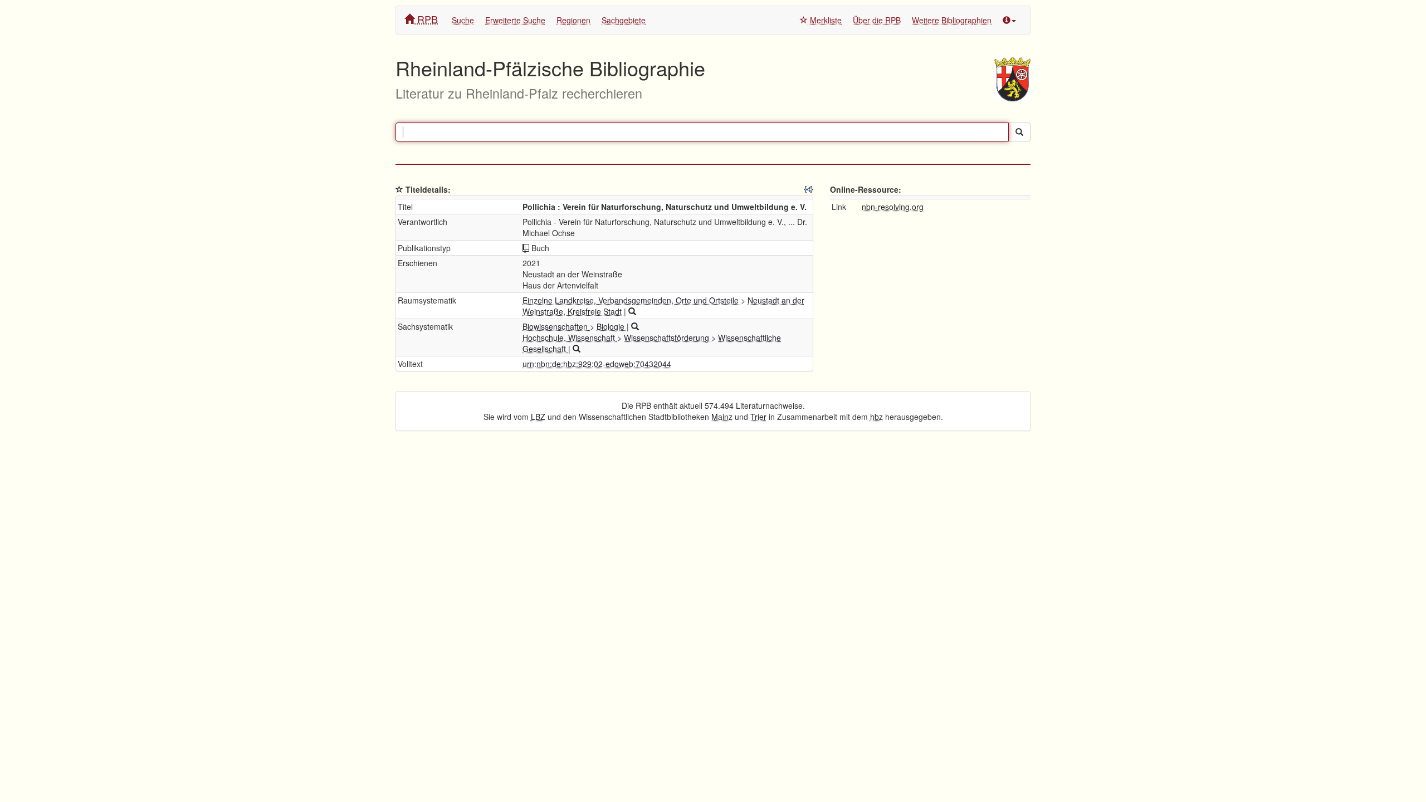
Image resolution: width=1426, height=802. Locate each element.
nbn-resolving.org (893, 206)
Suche (463, 20)
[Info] (1009, 20)
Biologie (612, 326)
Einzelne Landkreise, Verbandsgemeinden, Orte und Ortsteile (631, 300)
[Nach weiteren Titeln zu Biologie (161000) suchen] (635, 326)
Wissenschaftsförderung (667, 337)
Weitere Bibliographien (952, 20)
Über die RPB (877, 20)
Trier (758, 416)
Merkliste (825, 20)
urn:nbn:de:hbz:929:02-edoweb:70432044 (596, 363)
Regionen (573, 20)
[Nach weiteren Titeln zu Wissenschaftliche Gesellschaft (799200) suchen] (576, 348)
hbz (876, 416)
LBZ (538, 416)
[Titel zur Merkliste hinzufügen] (399, 189)
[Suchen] (1019, 132)
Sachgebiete (624, 20)
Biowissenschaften (556, 326)
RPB (426, 19)
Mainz (721, 416)
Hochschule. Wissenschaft (569, 337)
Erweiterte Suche (515, 20)
